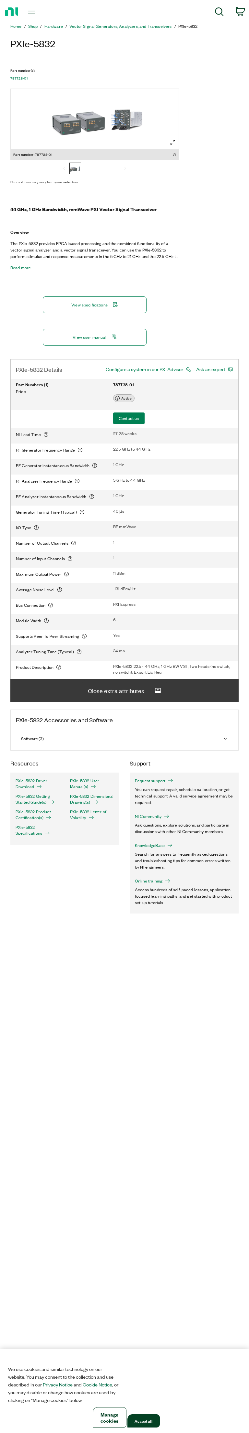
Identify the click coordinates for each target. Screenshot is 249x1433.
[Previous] (64, 169)
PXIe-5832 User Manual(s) (84, 783)
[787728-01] (75, 169)
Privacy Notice (58, 1384)
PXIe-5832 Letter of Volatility (88, 814)
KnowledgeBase (150, 845)
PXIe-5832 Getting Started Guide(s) (33, 799)
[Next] (125, 169)
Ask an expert (210, 369)
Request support (150, 781)
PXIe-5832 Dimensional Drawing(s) (91, 799)
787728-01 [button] (19, 78)
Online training (148, 881)
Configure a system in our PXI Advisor (144, 369)
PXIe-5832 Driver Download (32, 783)
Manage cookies (109, 1417)
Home (16, 26)
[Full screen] (172, 142)
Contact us (129, 418)
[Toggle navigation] (39, 12)
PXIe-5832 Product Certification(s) (33, 814)
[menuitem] (219, 13)
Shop (33, 26)
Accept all (143, 1421)
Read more (20, 268)
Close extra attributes (116, 690)
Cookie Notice (97, 1384)
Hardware (53, 26)
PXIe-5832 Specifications (29, 830)
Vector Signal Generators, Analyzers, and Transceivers (120, 26)
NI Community (148, 816)
